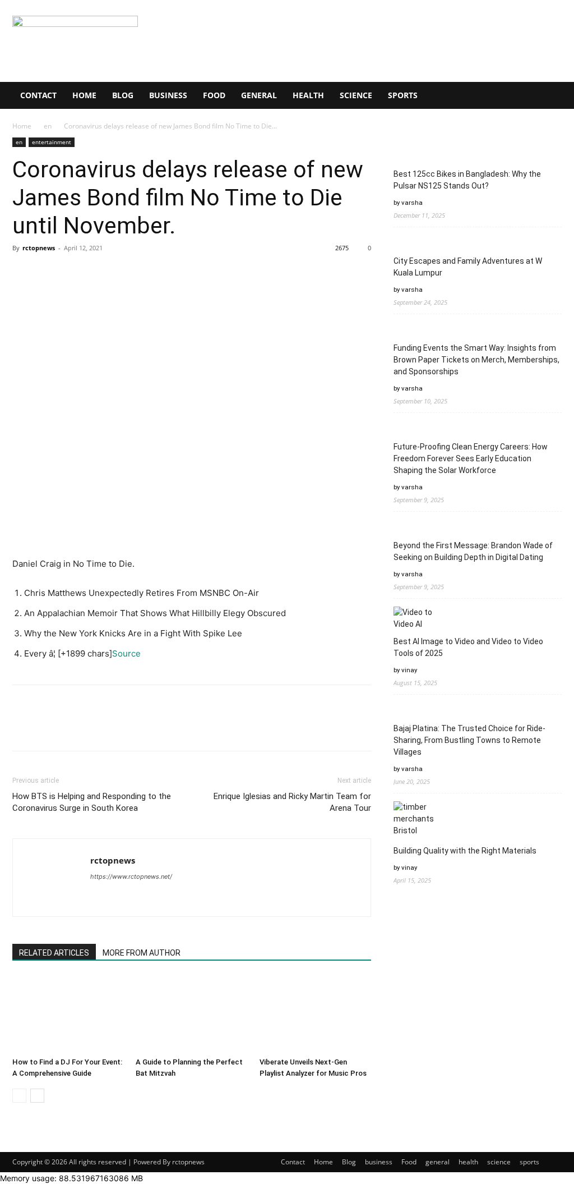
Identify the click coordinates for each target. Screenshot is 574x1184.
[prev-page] (19, 1096)
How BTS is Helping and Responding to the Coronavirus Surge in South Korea (91, 802)
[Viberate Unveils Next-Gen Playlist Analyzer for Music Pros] (315, 1014)
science (356, 95)
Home (84, 95)
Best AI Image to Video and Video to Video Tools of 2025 (468, 647)
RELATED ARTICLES (54, 952)
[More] (127, 273)
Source (126, 653)
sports (403, 95)
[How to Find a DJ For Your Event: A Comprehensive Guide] (68, 1014)
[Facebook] (23, 273)
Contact (38, 95)
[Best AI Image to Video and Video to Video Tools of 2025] (415, 618)
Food (214, 95)
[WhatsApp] (101, 273)
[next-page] (37, 1096)
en (48, 126)
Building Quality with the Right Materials (465, 850)
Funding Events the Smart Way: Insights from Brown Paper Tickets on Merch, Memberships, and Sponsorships (476, 359)
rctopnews (38, 248)
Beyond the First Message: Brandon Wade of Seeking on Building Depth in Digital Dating (473, 551)
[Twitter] (49, 273)
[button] (548, 96)
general (259, 95)
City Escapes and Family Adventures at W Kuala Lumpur (468, 266)
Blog (122, 95)
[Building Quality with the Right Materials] (415, 819)
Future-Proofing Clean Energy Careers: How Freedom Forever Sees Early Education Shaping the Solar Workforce (471, 458)
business (168, 95)
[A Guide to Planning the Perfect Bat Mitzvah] (191, 1014)
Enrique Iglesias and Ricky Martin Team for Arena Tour (292, 802)
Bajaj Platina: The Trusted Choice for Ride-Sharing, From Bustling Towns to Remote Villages (469, 740)
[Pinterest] (75, 273)
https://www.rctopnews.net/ (131, 876)
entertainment (51, 142)
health (308, 95)
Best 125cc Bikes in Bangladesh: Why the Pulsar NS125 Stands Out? (467, 179)
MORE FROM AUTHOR (141, 952)
